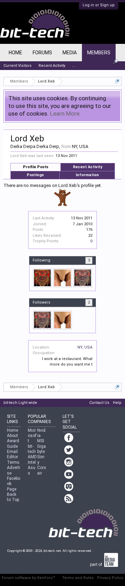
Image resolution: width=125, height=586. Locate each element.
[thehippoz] (62, 277)
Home (15, 52)
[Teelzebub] (42, 277)
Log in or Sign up (99, 5)
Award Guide (13, 443)
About (12, 435)
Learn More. (65, 113)
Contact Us (99, 402)
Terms (13, 462)
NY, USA (84, 347)
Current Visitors (17, 65)
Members (98, 52)
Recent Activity (87, 167)
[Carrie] (82, 277)
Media (69, 52)
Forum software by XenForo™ (28, 578)
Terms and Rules (78, 578)
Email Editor (12, 454)
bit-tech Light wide (20, 402)
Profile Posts (35, 167)
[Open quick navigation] (117, 81)
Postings (35, 175)
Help (117, 402)
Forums (42, 52)
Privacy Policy (110, 578)
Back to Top (13, 497)
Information (87, 175)
